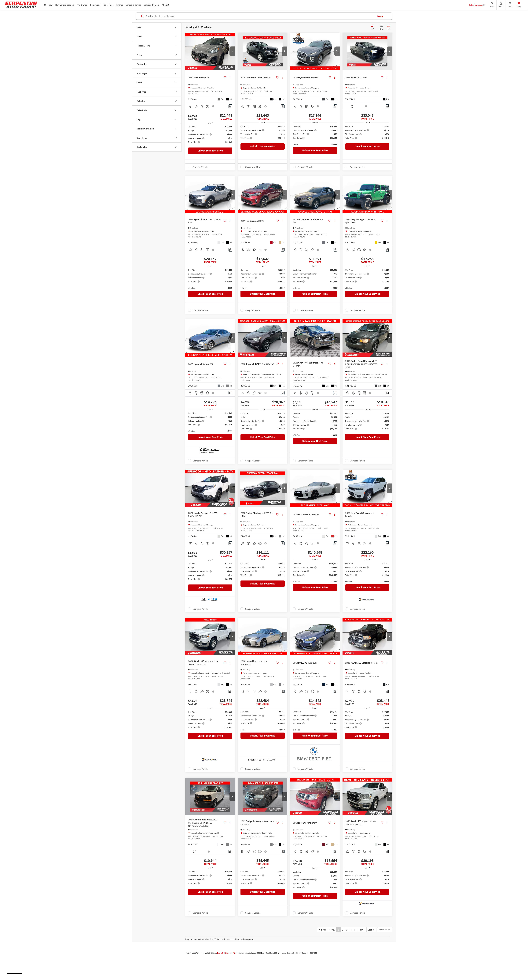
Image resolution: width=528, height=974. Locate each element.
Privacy (235, 953)
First (323, 929)
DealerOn (220, 953)
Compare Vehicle (200, 167)
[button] (232, 51)
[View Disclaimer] (213, 106)
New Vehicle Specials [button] (64, 5)
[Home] (45, 5)
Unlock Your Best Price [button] (210, 150)
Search (380, 16)
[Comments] (230, 106)
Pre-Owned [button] (82, 5)
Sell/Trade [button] (109, 5)
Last (370, 929)
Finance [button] (119, 5)
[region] (210, 135)
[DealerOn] (193, 953)
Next (361, 929)
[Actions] (229, 77)
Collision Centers (151, 5)
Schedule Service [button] (133, 5)
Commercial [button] (95, 5)
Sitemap (228, 953)
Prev (332, 929)
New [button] (51, 5)
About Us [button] (166, 5)
